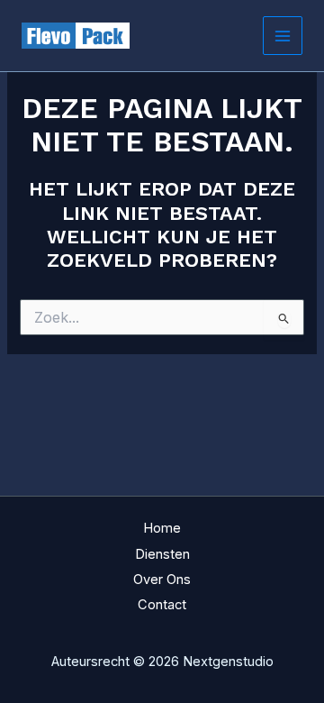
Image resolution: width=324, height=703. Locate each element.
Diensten (162, 554)
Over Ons (162, 579)
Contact (162, 605)
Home (162, 528)
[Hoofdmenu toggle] (282, 36)
